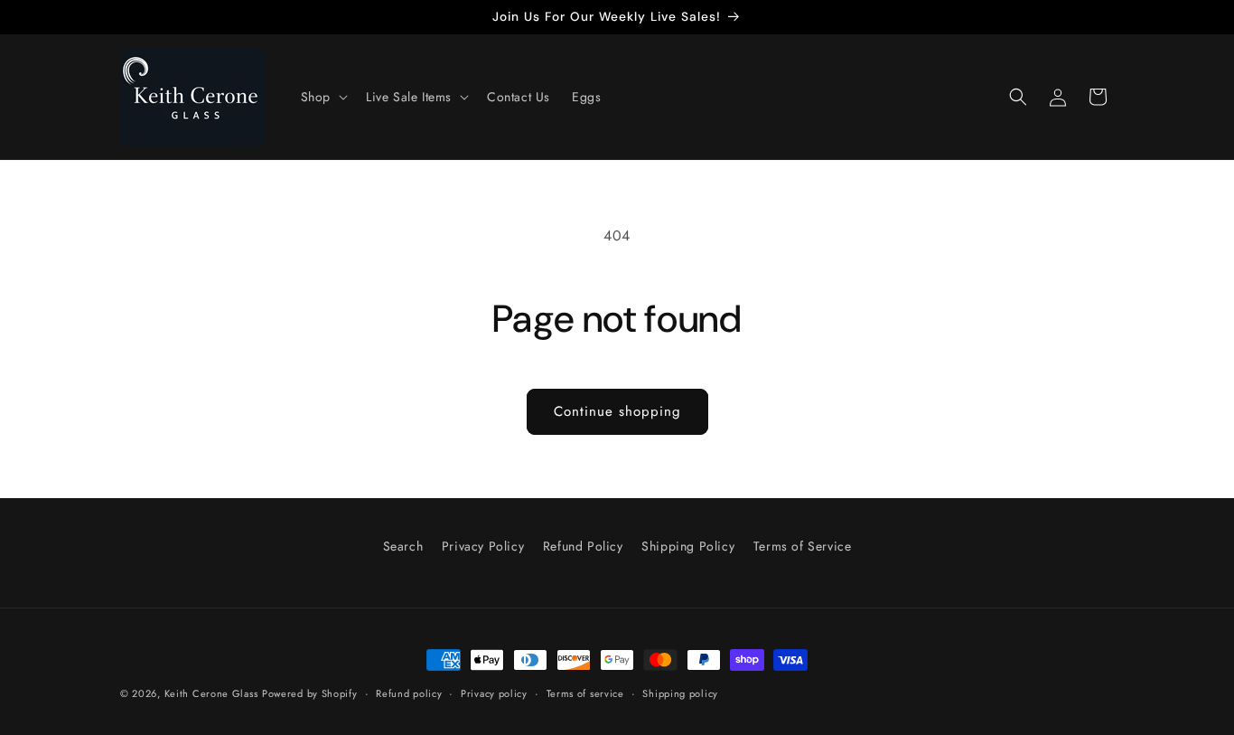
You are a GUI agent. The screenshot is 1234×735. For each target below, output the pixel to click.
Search (403, 546)
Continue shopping (617, 411)
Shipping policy (680, 693)
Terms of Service (802, 546)
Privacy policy (494, 693)
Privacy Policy (483, 546)
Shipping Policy (687, 546)
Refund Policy (583, 546)
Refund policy (409, 693)
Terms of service (585, 693)
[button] (322, 97)
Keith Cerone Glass (211, 693)
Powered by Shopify (310, 693)
